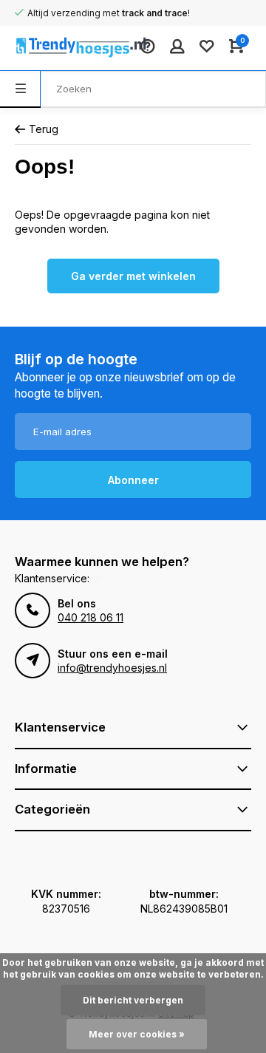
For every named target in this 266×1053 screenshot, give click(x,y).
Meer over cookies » (137, 1034)
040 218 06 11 (90, 617)
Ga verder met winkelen (133, 276)
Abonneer (133, 480)
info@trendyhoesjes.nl (112, 667)
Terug (43, 129)
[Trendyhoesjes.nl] (59, 48)
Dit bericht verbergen (133, 1000)
